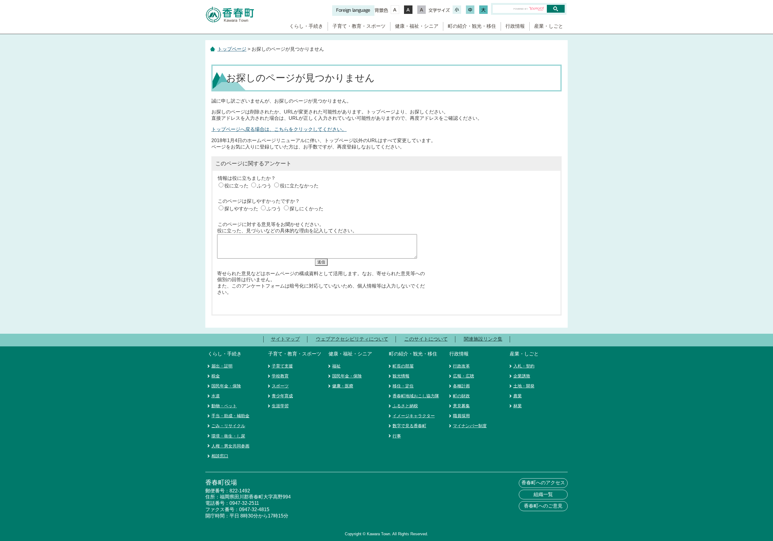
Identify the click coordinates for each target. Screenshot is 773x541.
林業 (517, 405)
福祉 (336, 366)
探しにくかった (306, 208)
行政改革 (461, 366)
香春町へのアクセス (543, 482)
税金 (215, 376)
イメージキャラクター (414, 415)
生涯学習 (280, 405)
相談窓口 (219, 455)
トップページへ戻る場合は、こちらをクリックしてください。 (279, 129)
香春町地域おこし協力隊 (416, 395)
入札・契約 (523, 366)
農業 (517, 395)
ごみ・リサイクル (228, 425)
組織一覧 (543, 494)
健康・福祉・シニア (416, 26)
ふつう (264, 185)
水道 (215, 395)
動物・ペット (224, 405)
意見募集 (461, 405)
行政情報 (515, 26)
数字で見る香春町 (409, 425)
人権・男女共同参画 (230, 446)
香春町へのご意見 (543, 505)
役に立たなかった (299, 185)
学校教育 (280, 376)
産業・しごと (548, 26)
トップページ (231, 49)
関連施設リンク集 (483, 339)
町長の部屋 (403, 366)
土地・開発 (523, 385)
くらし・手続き (306, 26)
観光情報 (401, 376)
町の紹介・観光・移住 (472, 26)
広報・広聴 (463, 376)
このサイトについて (426, 339)
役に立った (236, 185)
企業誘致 (521, 376)
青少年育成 (282, 395)
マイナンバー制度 (470, 425)
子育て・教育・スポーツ (359, 26)
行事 (397, 436)
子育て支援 (282, 366)
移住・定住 (403, 385)
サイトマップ (285, 339)
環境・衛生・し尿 (228, 436)
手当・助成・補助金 (230, 415)
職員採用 (461, 415)
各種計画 (461, 385)
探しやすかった (241, 208)
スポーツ (280, 385)
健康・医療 (342, 385)
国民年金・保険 (226, 385)
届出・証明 (222, 366)
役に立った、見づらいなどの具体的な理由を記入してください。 (287, 230)
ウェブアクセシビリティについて (352, 339)
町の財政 (461, 395)
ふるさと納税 (405, 405)
